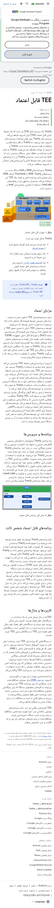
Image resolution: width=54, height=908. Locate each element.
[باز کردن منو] (48, 3)
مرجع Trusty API (22, 291)
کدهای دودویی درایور (43, 786)
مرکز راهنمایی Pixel (44, 850)
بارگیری (49, 771)
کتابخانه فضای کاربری (32, 262)
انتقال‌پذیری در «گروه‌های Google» (37, 832)
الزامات (49, 766)
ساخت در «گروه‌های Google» (39, 828)
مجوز (11, 885)
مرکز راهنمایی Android (42, 845)
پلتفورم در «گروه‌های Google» (39, 823)
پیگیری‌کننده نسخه (44, 874)
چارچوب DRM (37, 679)
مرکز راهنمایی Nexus (43, 855)
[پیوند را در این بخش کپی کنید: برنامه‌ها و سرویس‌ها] (21, 434)
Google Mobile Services (40, 864)
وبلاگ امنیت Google (43, 818)
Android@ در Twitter (42, 803)
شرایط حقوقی (22, 885)
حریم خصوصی (44, 890)
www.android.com (43, 860)
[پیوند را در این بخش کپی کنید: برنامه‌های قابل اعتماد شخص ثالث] (49, 533)
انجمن (33, 885)
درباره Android (45, 885)
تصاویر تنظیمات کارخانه (42, 781)
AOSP (49, 92)
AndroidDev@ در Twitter (40, 808)
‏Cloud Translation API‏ (21, 71)
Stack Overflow (44, 869)
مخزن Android (45, 762)
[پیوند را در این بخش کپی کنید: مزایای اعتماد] (31, 311)
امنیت (33, 92)
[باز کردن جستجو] (27, 3)
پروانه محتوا (47, 736)
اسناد (41, 92)
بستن (27, 44)
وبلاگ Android (45, 813)
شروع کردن (27, 54)
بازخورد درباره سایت (27, 890)
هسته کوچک (38, 248)
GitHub (48, 791)
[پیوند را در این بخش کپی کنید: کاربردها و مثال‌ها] (25, 610)
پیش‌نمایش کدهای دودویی (41, 776)
